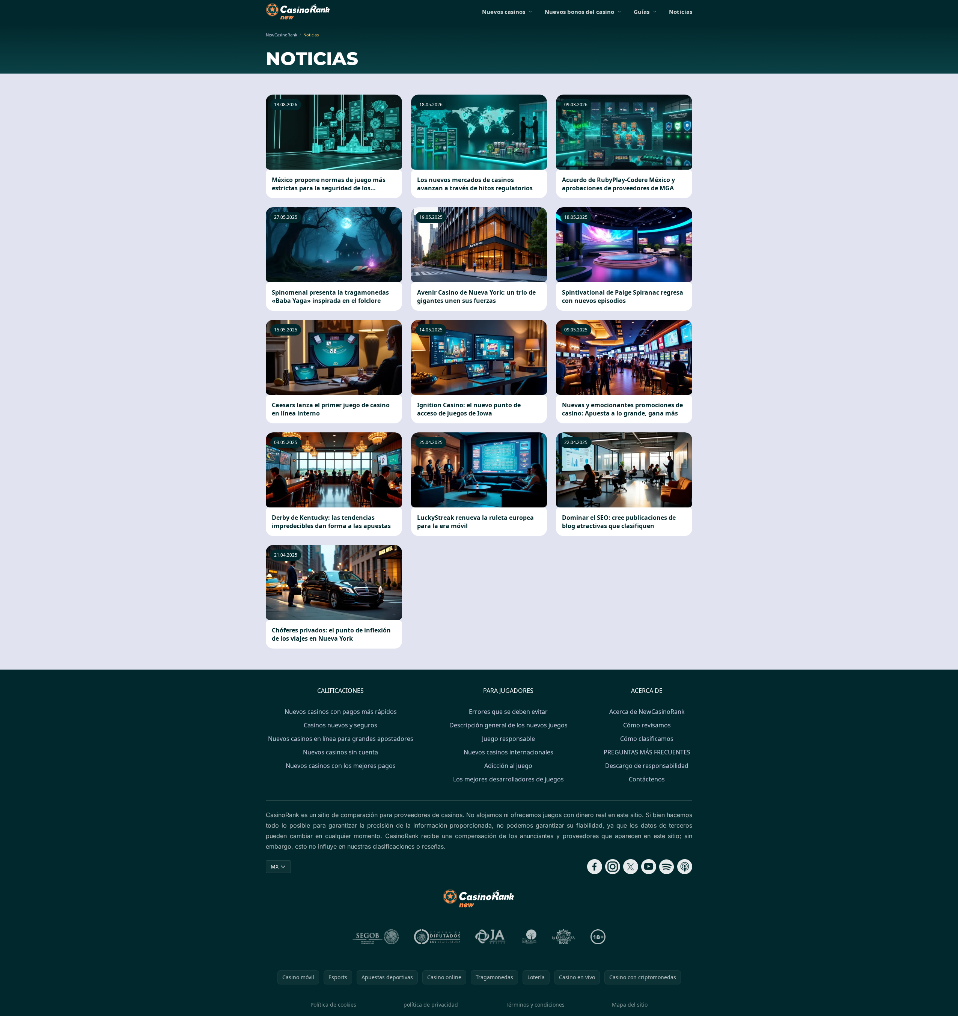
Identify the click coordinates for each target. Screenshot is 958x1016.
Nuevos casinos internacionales (508, 752)
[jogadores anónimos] (491, 936)
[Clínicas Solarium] (529, 936)
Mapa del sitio (630, 1004)
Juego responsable (508, 739)
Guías (641, 11)
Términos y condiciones (535, 1004)
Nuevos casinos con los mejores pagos (341, 766)
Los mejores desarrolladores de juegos (508, 779)
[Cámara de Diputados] (437, 936)
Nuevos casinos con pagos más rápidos (341, 711)
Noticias (680, 11)
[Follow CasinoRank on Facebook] (594, 866)
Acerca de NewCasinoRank (647, 711)
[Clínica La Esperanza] (563, 936)
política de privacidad (431, 1004)
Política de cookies (333, 1004)
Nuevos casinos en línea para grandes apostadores (340, 739)
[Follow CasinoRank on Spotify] (666, 866)
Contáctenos (647, 779)
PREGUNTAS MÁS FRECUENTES (647, 752)
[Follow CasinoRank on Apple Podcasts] (684, 866)
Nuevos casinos (503, 11)
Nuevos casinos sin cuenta (340, 752)
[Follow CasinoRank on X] (630, 866)
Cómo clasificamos (646, 739)
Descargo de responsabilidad (646, 766)
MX (275, 866)
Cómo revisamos (647, 725)
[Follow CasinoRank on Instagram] (612, 866)
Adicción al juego (508, 766)
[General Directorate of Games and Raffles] (375, 936)
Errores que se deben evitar (508, 711)
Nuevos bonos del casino (579, 11)
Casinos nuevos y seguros (340, 725)
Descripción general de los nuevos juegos (508, 725)
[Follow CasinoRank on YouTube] (648, 866)
